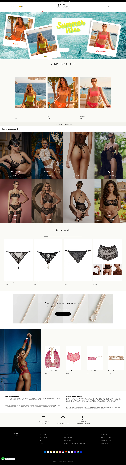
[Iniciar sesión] (111, 6)
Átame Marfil (111, 370)
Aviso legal (66, 434)
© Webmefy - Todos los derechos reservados (65, 461)
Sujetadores (55, 234)
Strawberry (82, 116)
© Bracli (54, 461)
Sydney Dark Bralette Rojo (51, 370)
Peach (49, 116)
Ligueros (71, 234)
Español (23, 6)
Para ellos (82, 11)
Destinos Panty (97, 281)
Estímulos (76, 11)
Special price (44, 11)
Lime (16, 116)
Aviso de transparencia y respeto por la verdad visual (74, 443)
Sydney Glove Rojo (91, 370)
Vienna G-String (67, 281)
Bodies (63, 234)
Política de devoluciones (106, 440)
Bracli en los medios (43, 437)
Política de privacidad (68, 437)
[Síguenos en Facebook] (61, 456)
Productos (64, 11)
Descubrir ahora (63, 39)
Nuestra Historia (42, 434)
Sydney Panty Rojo (70, 370)
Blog (40, 440)
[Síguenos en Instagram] (65, 456)
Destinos (51, 11)
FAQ (40, 446)
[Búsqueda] (109, 6)
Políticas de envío (104, 443)
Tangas (46, 234)
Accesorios (70, 11)
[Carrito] (114, 6)
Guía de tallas (104, 434)
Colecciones (57, 11)
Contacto (41, 443)
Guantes (79, 234)
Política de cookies (67, 440)
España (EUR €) (14, 6)
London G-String (38, 281)
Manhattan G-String (9, 281)
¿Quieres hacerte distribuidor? (107, 437)
